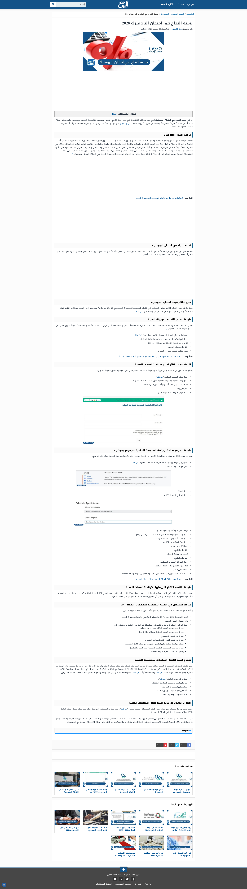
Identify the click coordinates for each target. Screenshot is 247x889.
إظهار (114, 114)
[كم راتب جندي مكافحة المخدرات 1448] (151, 843)
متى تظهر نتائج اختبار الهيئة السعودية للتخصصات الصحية (69, 792)
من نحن (148, 884)
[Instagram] (121, 879)
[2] (166, 329)
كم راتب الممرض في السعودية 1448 (182, 854)
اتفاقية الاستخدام (104, 884)
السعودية (165, 14)
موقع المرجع (125, 123)
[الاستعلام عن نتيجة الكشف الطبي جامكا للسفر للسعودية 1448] (151, 817)
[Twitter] (127, 879)
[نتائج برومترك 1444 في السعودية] (151, 779)
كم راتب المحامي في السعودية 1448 (69, 829)
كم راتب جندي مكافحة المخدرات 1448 (153, 854)
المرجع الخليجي (177, 14)
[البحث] (53, 4)
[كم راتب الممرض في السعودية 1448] (179, 843)
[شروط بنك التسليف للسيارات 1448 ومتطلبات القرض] (123, 843)
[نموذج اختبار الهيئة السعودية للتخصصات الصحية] (179, 779)
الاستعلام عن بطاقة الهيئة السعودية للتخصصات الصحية (159, 198)
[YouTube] (115, 879)
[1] (73, 154)
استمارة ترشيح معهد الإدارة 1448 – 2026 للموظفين (125, 830)
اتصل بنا (138, 884)
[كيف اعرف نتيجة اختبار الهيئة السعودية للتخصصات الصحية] (123, 779)
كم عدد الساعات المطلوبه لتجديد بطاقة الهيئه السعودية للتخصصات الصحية (150, 356)
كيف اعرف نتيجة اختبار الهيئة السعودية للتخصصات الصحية (125, 792)
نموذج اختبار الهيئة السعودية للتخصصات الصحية (182, 792)
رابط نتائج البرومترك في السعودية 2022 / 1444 (96, 791)
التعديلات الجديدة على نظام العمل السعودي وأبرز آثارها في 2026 (97, 830)
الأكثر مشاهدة (167, 4)
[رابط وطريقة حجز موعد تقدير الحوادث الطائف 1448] (179, 817)
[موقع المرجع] (123, 4)
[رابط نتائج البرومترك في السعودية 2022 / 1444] (95, 779)
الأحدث (181, 4)
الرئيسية (191, 4)
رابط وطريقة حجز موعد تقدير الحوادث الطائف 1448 (181, 830)
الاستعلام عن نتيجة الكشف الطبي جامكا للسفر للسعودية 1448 (153, 830)
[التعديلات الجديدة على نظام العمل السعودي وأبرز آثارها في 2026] (95, 817)
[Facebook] (133, 879)
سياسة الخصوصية (123, 884)
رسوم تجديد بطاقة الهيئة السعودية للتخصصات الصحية (159, 579)
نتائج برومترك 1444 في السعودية (153, 791)
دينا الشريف (177, 29)
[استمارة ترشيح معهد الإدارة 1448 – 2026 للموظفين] (123, 817)
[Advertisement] (123, 91)
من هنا (139, 311)
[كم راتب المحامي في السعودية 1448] (67, 817)
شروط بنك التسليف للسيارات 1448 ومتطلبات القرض (124, 856)
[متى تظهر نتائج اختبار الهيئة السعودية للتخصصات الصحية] (67, 779)
